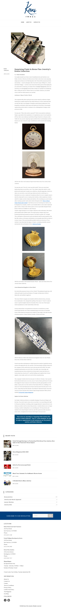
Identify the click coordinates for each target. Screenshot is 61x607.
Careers (6, 583)
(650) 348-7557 (8, 558)
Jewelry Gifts (30, 504)
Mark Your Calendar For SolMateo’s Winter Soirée (27, 473)
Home (22, 22)
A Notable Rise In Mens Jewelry (22, 480)
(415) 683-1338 (8, 535)
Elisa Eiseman (21, 74)
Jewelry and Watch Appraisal (30, 499)
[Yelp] (35, 16)
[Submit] (50, 516)
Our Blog (6, 593)
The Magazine (7, 591)
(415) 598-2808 (8, 546)
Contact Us (37, 22)
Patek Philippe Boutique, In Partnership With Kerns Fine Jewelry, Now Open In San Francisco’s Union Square (34, 441)
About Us (28, 22)
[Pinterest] (30, 16)
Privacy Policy (7, 587)
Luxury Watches (30, 502)
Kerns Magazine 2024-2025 (21, 452)
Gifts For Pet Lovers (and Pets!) (22, 465)
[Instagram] (28, 16)
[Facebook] (26, 16)
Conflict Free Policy (9, 589)
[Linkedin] (32, 16)
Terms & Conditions (9, 585)
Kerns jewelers (30, 497)
